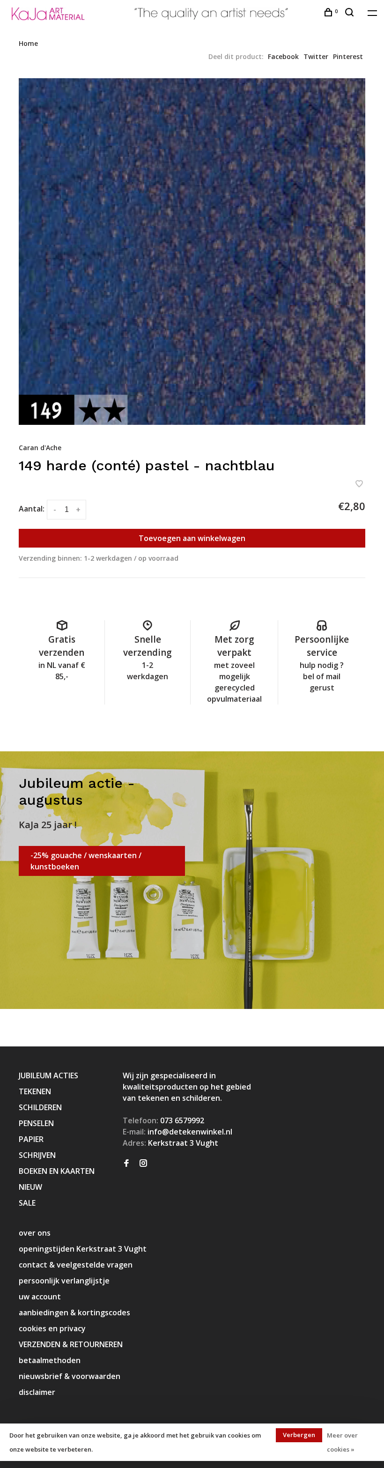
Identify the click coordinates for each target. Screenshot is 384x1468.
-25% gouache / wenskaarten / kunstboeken (85, 861)
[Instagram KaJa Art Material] (143, 1163)
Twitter (315, 56)
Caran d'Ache (40, 447)
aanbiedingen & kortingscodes (74, 1312)
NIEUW (30, 1187)
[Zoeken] (350, 13)
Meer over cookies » (342, 1442)
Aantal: (31, 509)
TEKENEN (35, 1091)
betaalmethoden (50, 1360)
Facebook (283, 56)
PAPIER (31, 1139)
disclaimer (37, 1392)
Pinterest (348, 56)
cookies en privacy (52, 1328)
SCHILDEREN (40, 1107)
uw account (40, 1296)
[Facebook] (126, 1163)
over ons (35, 1233)
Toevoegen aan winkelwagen (192, 538)
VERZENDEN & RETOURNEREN (71, 1344)
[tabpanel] (192, 251)
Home (28, 43)
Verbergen (299, 1435)
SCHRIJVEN (37, 1155)
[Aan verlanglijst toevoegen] (359, 484)
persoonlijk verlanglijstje (64, 1280)
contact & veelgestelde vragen (76, 1265)
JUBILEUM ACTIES (48, 1075)
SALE (27, 1203)
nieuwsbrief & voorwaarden (69, 1376)
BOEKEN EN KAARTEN (57, 1171)
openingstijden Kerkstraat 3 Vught (83, 1249)
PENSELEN (36, 1123)
